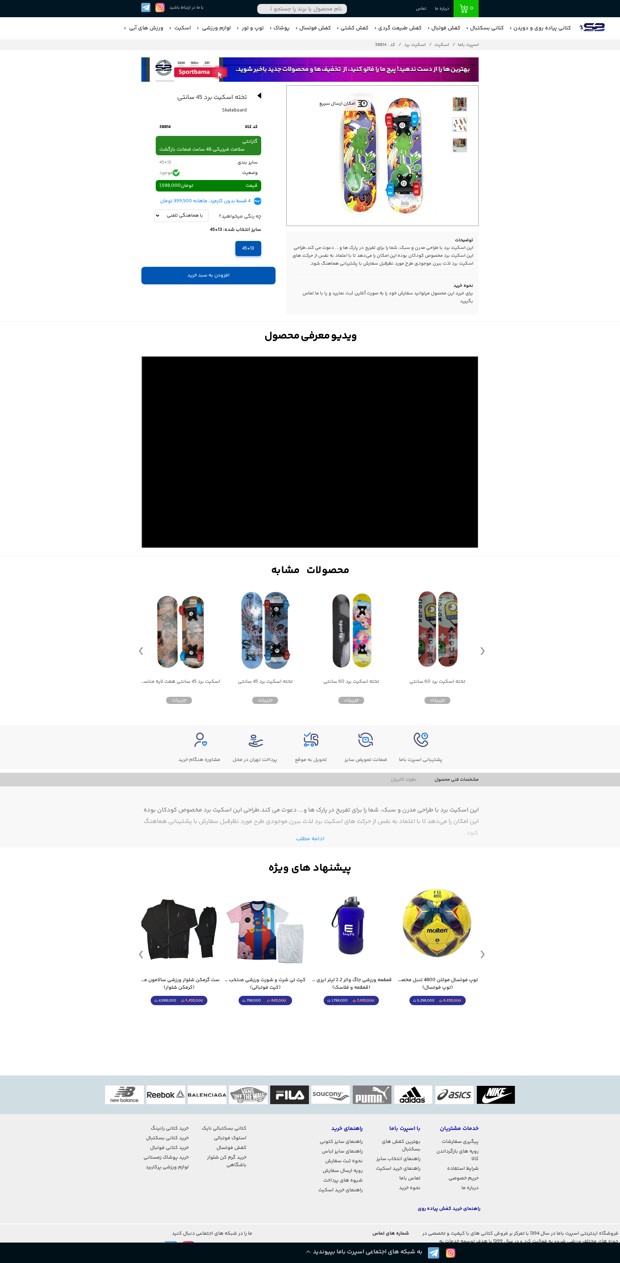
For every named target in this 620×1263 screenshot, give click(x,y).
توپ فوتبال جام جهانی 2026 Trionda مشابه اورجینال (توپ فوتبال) (179, 984)
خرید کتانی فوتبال (169, 1148)
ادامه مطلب (310, 838)
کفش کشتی (354, 28)
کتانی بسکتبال (487, 28)
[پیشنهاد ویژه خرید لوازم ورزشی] (310, 868)
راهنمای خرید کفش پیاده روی (449, 1209)
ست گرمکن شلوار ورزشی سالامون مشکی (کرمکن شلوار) (265, 984)
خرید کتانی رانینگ (170, 1128)
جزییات (437, 700)
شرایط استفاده (463, 1169)
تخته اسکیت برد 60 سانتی (437, 682)
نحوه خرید (410, 1188)
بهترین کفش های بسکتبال (401, 1145)
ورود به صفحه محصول (437, 1013)
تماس (421, 8)
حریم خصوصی (463, 1178)
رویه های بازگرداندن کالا (457, 1155)
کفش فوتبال (445, 28)
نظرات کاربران (404, 779)
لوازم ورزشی (216, 28)
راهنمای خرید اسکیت (398, 1169)
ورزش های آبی (145, 28)
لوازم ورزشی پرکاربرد (167, 1167)
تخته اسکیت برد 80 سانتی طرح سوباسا (179, 682)
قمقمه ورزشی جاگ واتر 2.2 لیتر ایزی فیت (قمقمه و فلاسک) (437, 984)
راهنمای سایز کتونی (341, 1142)
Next (482, 650)
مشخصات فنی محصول (457, 779)
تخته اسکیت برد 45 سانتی (351, 682)
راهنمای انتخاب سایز (398, 1159)
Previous (141, 650)
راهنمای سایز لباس (342, 1151)
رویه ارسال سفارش (343, 1171)
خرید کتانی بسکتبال (167, 1138)
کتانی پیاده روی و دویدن (542, 28)
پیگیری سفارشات (460, 1142)
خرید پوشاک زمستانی (166, 1158)
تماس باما (410, 1178)
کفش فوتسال (315, 28)
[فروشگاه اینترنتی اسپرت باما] (592, 28)
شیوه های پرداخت (343, 1180)
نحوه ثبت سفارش (344, 1161)
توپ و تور (252, 28)
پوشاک (281, 28)
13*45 (248, 248)
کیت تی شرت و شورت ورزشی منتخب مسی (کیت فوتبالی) (351, 984)
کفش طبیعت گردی (400, 28)
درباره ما (442, 8)
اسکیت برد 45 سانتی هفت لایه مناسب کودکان (265, 682)
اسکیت (182, 28)
